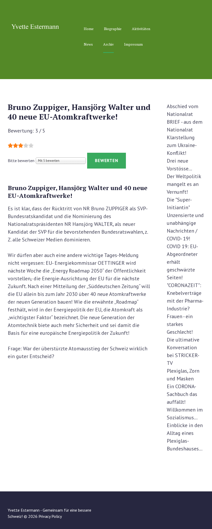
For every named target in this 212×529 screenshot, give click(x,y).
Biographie (113, 28)
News (88, 44)
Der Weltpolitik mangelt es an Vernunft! (184, 184)
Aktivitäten (141, 28)
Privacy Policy (50, 516)
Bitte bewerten (21, 160)
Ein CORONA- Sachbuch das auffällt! (182, 394)
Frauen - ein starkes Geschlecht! (180, 324)
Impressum (133, 44)
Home (89, 28)
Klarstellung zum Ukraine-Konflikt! (182, 145)
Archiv (108, 44)
